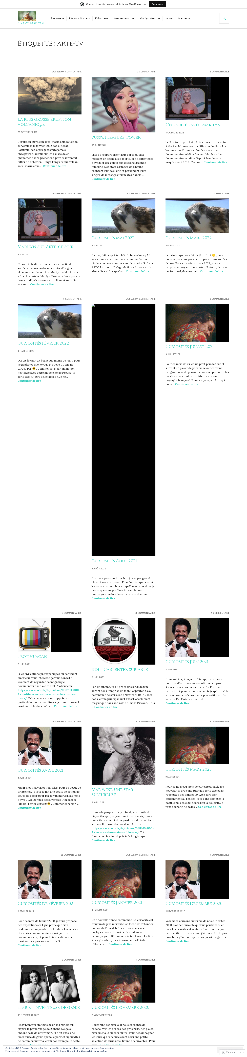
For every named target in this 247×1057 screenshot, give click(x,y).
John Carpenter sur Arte (120, 669)
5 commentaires (145, 721)
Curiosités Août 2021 (114, 561)
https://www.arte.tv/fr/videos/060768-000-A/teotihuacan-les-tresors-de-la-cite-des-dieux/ (49, 694)
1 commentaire (146, 71)
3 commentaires (219, 298)
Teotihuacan (32, 656)
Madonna (184, 18)
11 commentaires (144, 613)
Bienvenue (57, 18)
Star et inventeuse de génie (49, 1007)
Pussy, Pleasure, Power (116, 137)
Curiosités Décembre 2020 (194, 903)
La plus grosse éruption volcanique (44, 122)
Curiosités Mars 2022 (189, 238)
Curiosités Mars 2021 (188, 769)
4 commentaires (219, 854)
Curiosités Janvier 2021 (117, 902)
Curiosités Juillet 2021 (190, 346)
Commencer (158, 4)
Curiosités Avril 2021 (40, 770)
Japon (169, 18)
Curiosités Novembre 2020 (120, 1007)
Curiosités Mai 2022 (113, 238)
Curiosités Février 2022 (43, 343)
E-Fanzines (102, 18)
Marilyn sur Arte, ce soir (46, 247)
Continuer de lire (54, 166)
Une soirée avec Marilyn (193, 125)
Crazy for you (32, 23)
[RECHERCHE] (224, 18)
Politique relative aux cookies (92, 1051)
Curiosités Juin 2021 (187, 662)
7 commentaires (145, 959)
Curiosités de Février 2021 (46, 903)
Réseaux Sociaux (79, 18)
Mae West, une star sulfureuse (112, 792)
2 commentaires (219, 71)
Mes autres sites (124, 18)
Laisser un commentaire (66, 71)
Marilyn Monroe (150, 18)
